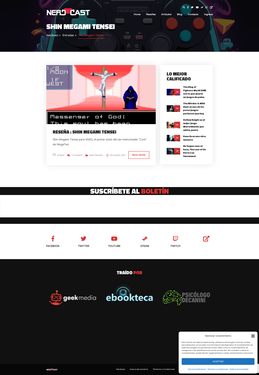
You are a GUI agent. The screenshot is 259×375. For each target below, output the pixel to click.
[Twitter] (193, 7)
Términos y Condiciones (217, 369)
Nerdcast (120, 369)
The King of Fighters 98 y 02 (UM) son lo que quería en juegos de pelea (194, 92)
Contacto (193, 14)
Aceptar (218, 361)
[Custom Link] (211, 7)
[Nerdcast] (68, 11)
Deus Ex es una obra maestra (194, 138)
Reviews (99, 155)
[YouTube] (198, 7)
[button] (253, 335)
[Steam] (203, 7)
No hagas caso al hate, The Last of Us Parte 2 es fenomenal (194, 151)
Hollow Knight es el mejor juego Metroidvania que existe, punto (194, 125)
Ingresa (208, 14)
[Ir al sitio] (129, 292)
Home (137, 14)
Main (91, 155)
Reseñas (151, 14)
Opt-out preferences (197, 369)
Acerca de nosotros (139, 369)
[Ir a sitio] (72, 297)
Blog (179, 14)
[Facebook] (189, 7)
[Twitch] (207, 7)
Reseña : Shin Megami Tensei (84, 131)
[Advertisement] (129, 338)
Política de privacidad (239, 369)
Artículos (166, 14)
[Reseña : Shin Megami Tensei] (103, 94)
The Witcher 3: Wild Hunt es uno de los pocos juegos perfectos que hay (194, 108)
